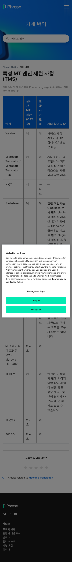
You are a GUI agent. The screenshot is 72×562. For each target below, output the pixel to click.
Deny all (36, 300)
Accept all (36, 309)
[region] (36, 281)
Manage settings (36, 291)
